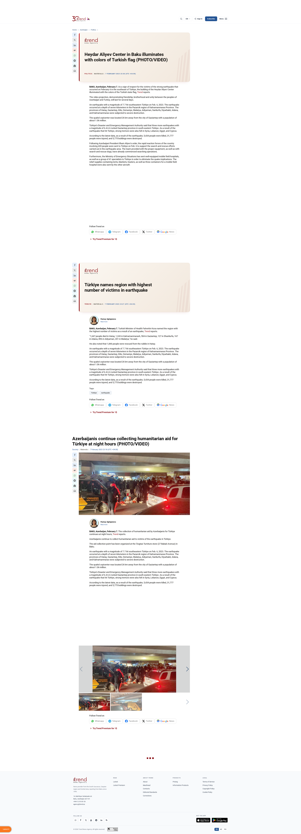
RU (225, 829)
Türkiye (94, 393)
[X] (86, 820)
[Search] (181, 18)
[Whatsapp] (75, 820)
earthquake (105, 393)
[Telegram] (96, 820)
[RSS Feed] (106, 820)
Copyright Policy (208, 789)
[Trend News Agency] (80, 780)
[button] (74, 35)
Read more (104, 322)
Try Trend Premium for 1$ (104, 239)
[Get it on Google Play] (220, 820)
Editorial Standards (150, 792)
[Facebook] (81, 820)
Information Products (180, 785)
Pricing (175, 782)
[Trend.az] (81, 18)
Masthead (146, 785)
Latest (115, 782)
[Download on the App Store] (203, 820)
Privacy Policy (208, 785)
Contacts (146, 789)
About (145, 782)
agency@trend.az (79, 804)
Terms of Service (208, 782)
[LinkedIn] (101, 820)
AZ (221, 829)
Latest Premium (119, 785)
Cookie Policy (207, 792)
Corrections (147, 796)
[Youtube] (91, 820)
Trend (140, 92)
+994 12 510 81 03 (79, 801)
